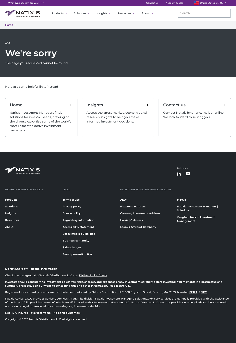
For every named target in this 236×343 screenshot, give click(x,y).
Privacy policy (72, 206)
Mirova (181, 199)
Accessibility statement (78, 227)
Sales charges (72, 247)
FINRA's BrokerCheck (93, 275)
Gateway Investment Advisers (140, 213)
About (146, 13)
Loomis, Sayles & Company (138, 227)
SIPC (204, 292)
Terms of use (71, 199)
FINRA (193, 292)
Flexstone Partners (133, 206)
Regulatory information (78, 220)
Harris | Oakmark (131, 220)
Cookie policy (72, 213)
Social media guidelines (79, 233)
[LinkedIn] (179, 174)
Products (58, 13)
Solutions (80, 13)
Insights (102, 13)
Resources (124, 13)
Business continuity (76, 240)
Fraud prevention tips (77, 254)
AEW (123, 199)
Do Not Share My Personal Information (31, 268)
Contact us (152, 2)
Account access (174, 2)
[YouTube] (188, 174)
